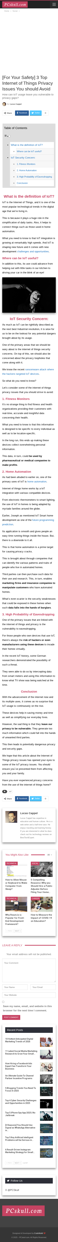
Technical (11, 863)
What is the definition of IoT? (27, 145)
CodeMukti (38, 1233)
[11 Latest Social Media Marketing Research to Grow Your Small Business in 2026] (46, 1054)
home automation (36, 481)
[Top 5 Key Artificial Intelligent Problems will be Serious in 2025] (46, 1141)
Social (35, 863)
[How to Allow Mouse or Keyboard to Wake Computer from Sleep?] (16, 869)
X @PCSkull (12, 1190)
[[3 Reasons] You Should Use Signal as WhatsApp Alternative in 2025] (46, 1128)
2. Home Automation (27, 170)
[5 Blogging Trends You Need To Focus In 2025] (46, 1091)
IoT (10, 791)
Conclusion (22, 183)
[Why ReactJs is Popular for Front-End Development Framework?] (16, 904)
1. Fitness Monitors (26, 164)
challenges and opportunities (33, 251)
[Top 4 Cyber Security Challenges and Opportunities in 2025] (46, 1104)
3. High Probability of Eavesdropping (34, 176)
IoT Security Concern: (23, 157)
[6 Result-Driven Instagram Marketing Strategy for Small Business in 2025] (46, 1153)
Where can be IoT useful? (29, 151)
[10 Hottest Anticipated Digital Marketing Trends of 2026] (46, 1042)
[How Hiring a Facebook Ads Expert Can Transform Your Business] (46, 1067)
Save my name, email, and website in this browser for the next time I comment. (27, 1008)
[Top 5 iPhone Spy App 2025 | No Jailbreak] (46, 1116)
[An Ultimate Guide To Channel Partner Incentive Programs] (46, 1079)
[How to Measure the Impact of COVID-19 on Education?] (42, 904)
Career (35, 898)
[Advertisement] (29, 43)
